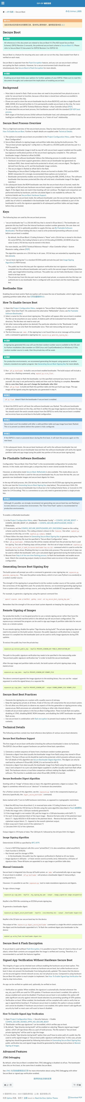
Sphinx (9, 1098)
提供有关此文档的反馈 (42, 1079)
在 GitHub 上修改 (74, 11)
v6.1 (63, 25)
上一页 (9, 1085)
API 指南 (10, 12)
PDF (70, 107)
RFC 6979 (35, 843)
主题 (25, 1098)
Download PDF (76, 1097)
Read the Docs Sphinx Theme (46, 1098)
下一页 (76, 1085)
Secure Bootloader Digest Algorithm (47, 760)
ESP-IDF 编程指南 (44, 3)
